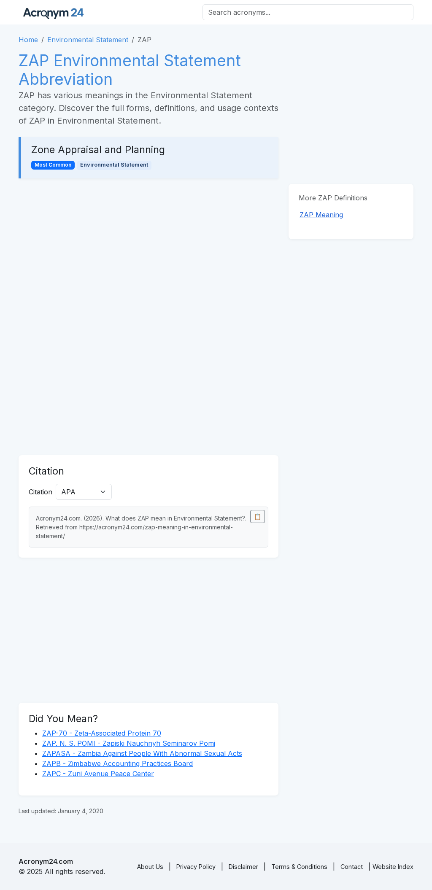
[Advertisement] (148, 251)
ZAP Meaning (321, 214)
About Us (150, 866)
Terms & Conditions (299, 866)
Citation (40, 492)
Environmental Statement (87, 39)
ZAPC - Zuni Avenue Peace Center (98, 773)
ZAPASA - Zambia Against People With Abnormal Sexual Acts (142, 753)
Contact (351, 866)
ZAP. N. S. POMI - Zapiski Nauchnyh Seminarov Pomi (128, 743)
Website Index (393, 866)
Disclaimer (243, 866)
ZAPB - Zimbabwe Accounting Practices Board (117, 763)
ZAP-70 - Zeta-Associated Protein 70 (101, 733)
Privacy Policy (196, 866)
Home (28, 39)
